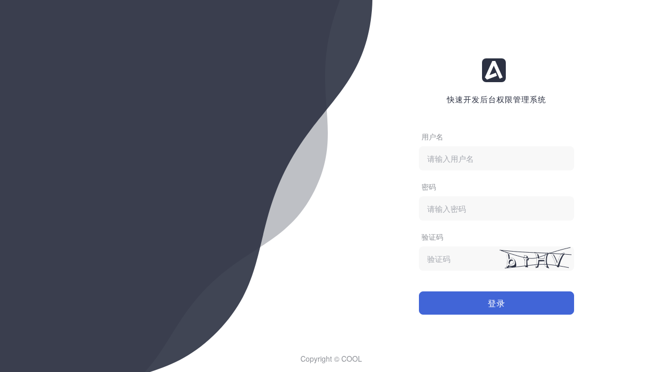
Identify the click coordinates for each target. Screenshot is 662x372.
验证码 (432, 236)
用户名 (432, 136)
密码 (429, 186)
